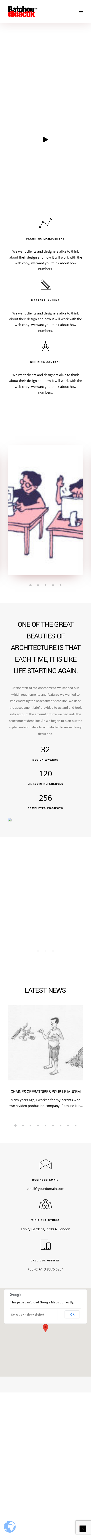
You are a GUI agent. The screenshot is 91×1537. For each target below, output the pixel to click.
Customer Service (27, 1464)
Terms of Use (24, 1471)
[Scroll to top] (83, 1528)
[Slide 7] (60, 1125)
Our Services (65, 1471)
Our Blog (48, 1499)
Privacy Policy (24, 1478)
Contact (61, 1478)
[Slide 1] (30, 585)
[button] (81, 11)
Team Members (49, 1505)
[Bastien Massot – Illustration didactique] (45, 11)
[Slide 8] (68, 1125)
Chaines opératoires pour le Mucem (46, 1092)
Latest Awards (48, 1492)
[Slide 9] (75, 1125)
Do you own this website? (27, 1314)
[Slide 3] (45, 585)
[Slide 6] (53, 1125)
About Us (63, 1464)
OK (72, 1314)
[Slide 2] (38, 585)
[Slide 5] (60, 585)
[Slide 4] (53, 585)
